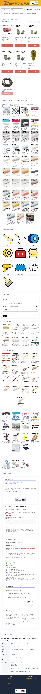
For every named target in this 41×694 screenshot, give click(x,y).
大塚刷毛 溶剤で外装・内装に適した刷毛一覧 (31, 679)
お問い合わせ (9, 683)
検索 (24, 9)
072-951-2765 (14, 651)
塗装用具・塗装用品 (7, 19)
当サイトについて (10, 678)
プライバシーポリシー (9, 679)
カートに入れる (7, 45)
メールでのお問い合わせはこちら (18, 657)
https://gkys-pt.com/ (15, 659)
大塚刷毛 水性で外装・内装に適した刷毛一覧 (31, 678)
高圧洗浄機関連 (15, 19)
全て (2, 19)
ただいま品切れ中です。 (7, 93)
